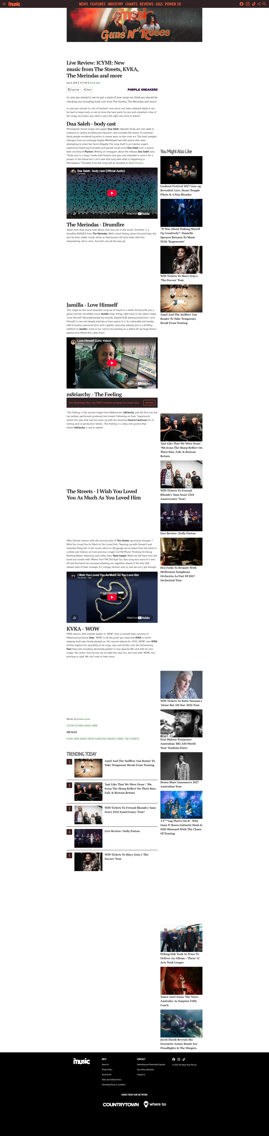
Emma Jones (95, 82)
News (83, 4)
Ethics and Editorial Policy (111, 1079)
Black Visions (136, 162)
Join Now (149, 402)
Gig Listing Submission (145, 1069)
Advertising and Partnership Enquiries (151, 1064)
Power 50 (173, 4)
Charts (131, 4)
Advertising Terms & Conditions (114, 1084)
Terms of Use (106, 1074)
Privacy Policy (107, 1069)
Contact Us (141, 1074)
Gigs (159, 4)
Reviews (146, 4)
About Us (105, 1064)
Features (97, 4)
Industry (115, 4)
